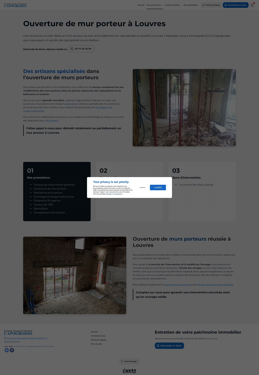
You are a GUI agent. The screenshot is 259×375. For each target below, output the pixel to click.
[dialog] (129, 187)
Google (109, 194)
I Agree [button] (158, 187)
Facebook (117, 194)
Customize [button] (142, 187)
